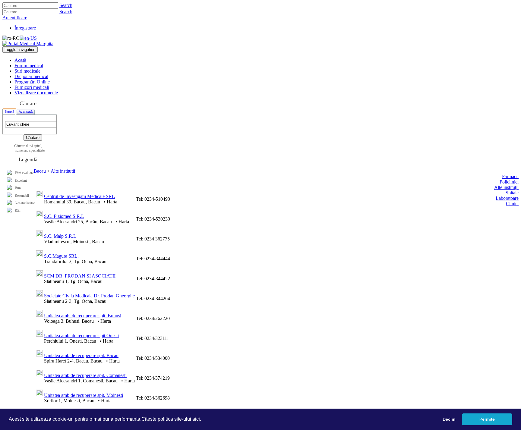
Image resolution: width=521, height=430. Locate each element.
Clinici (512, 203)
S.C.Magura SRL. (61, 256)
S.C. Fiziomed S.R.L (64, 216)
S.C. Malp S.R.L (60, 236)
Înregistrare (25, 27)
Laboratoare (507, 198)
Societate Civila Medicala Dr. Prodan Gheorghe (89, 295)
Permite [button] (487, 419)
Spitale (512, 192)
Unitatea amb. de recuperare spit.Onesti (81, 335)
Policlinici (509, 181)
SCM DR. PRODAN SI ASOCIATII (79, 275)
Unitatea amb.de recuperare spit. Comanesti (85, 375)
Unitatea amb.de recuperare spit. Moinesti (83, 395)
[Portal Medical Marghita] (27, 43)
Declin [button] (449, 419)
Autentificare (14, 17)
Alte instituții (506, 187)
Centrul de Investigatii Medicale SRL (79, 196)
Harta (112, 201)
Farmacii (510, 176)
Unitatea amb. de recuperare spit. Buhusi (82, 315)
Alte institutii (63, 171)
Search (65, 5)
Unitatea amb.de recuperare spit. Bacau (81, 355)
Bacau (40, 171)
